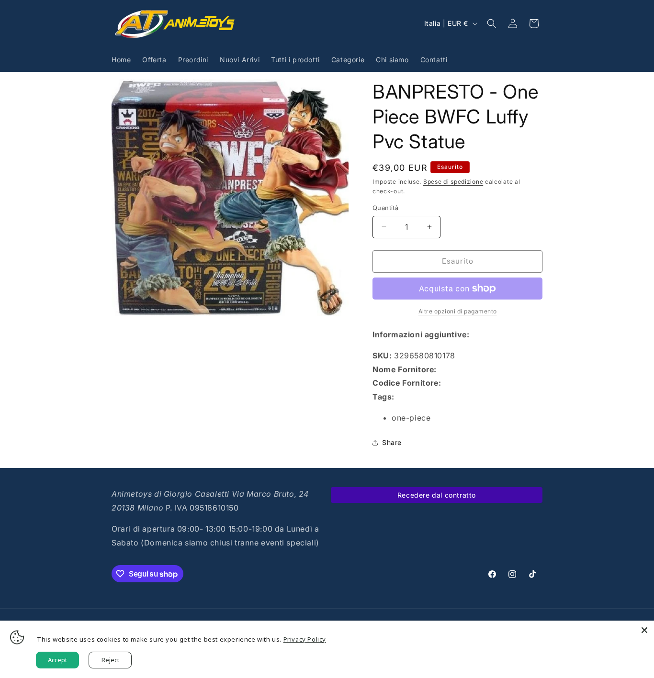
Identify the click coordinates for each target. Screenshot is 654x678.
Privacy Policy (304, 639)
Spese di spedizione (453, 181)
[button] (491, 23)
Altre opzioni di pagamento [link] (457, 311)
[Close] (644, 630)
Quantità (385, 207)
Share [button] (392, 442)
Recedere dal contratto (436, 495)
